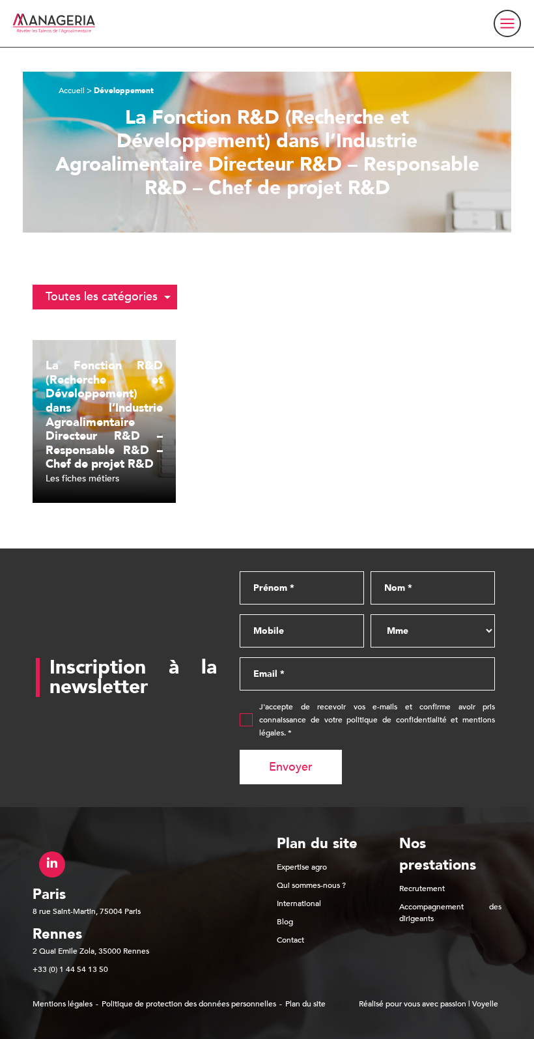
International (299, 903)
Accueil (72, 90)
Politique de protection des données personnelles (189, 1004)
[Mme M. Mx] (433, 631)
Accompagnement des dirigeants (450, 913)
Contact (290, 940)
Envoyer (291, 767)
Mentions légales (62, 1004)
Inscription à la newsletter (133, 677)
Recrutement (422, 888)
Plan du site (305, 1004)
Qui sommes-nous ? (311, 885)
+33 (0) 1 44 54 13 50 (70, 969)
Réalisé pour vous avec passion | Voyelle (428, 1004)
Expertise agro (302, 867)
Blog (285, 922)
